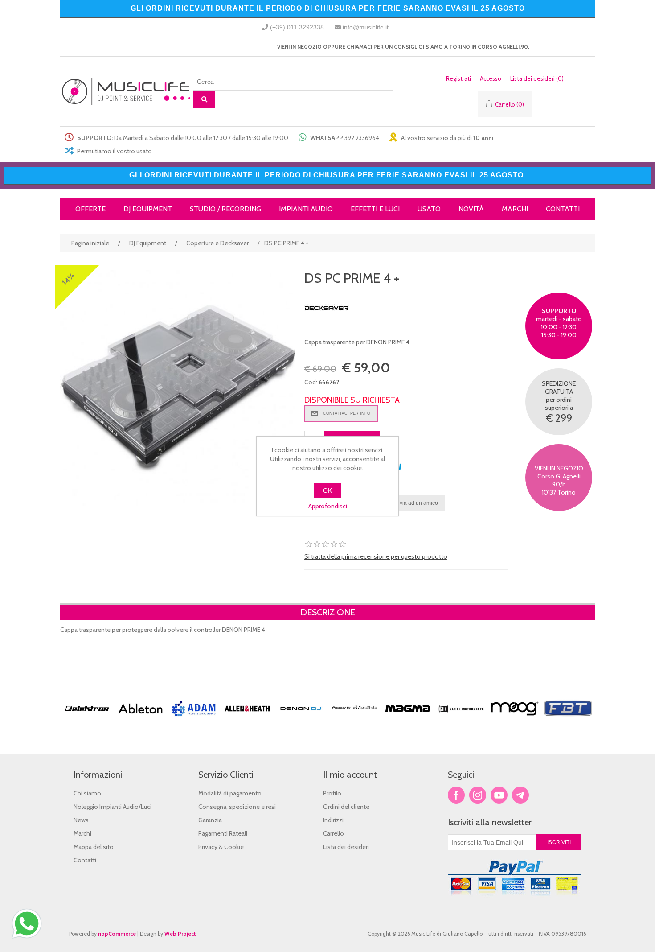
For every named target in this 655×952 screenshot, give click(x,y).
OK (327, 490)
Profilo (332, 793)
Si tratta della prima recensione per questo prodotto (375, 556)
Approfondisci (327, 506)
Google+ (520, 795)
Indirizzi (333, 820)
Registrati (458, 78)
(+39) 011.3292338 (297, 27)
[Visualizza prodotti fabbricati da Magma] (408, 720)
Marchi (82, 833)
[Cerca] (204, 99)
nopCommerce (117, 933)
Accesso (490, 78)
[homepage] (126, 92)
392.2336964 (361, 138)
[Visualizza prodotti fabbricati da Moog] (515, 720)
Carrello (333, 833)
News (81, 820)
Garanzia (210, 820)
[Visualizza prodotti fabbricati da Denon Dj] (301, 720)
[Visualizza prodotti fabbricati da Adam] (194, 720)
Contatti (85, 860)
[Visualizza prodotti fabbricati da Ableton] (140, 720)
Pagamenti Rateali (222, 833)
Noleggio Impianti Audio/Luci (112, 807)
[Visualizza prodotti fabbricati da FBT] (568, 720)
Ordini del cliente (346, 807)
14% (68, 279)
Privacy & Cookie (221, 847)
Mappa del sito (94, 847)
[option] (87, 725)
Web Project (180, 933)
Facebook (456, 795)
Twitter (477, 795)
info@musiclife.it (366, 27)
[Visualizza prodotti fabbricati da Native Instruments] (461, 720)
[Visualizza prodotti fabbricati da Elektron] (87, 720)
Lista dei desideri (346, 847)
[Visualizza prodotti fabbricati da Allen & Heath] (247, 720)
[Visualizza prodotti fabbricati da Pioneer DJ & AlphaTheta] (354, 720)
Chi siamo (87, 793)
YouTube (499, 795)
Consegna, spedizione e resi (237, 807)
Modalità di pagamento (230, 793)
